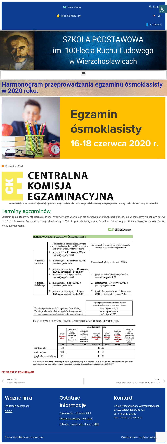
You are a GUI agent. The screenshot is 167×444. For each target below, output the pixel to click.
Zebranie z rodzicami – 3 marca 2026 (79, 424)
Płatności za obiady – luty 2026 (76, 418)
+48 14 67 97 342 (127, 413)
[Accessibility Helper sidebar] (163, 9)
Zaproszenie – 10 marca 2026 (75, 413)
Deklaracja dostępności (17, 405)
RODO (8, 411)
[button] (83, 73)
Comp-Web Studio (152, 437)
